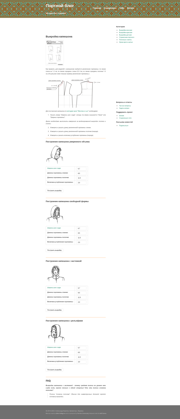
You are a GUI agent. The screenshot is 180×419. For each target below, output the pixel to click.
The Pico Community (83, 413)
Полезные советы (125, 40)
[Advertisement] (80, 29)
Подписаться (123, 126)
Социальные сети (125, 118)
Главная (97, 7)
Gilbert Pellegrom (60, 413)
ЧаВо (121, 7)
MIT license (103, 413)
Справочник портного (126, 37)
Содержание (110, 7)
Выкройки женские (125, 30)
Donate (130, 7)
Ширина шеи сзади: (54, 168)
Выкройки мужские (125, 32)
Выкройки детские (125, 35)
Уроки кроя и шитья (126, 42)
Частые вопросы (125, 106)
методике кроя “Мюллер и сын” (78, 111)
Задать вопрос (124, 108)
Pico (47, 413)
